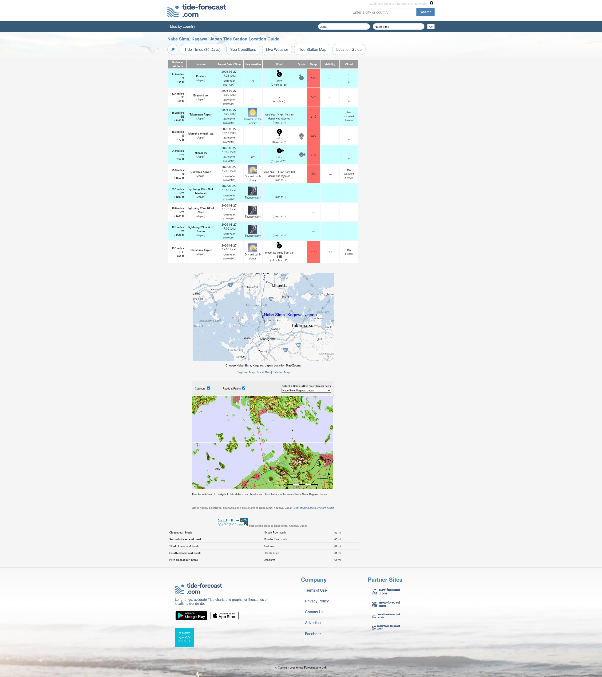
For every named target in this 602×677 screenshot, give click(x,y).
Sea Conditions (243, 49)
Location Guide (349, 49)
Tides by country (181, 26)
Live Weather (277, 49)
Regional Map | (246, 372)
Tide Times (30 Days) (202, 49)
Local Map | (264, 372)
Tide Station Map (312, 49)
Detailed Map (281, 372)
